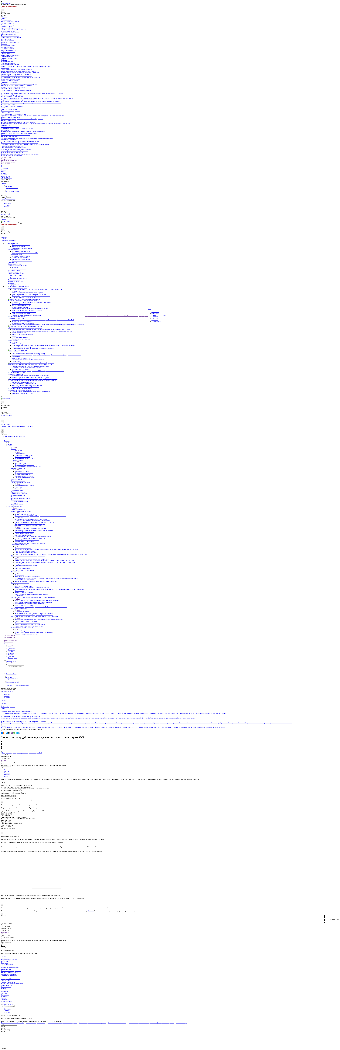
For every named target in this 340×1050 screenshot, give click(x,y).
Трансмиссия (224, 723)
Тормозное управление (160, 723)
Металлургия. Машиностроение (24, 514)
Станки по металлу (6, 985)
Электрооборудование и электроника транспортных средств (122, 718)
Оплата (6, 771)
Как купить (4, 963)
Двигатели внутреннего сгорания (11, 723)
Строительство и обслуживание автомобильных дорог (203, 723)
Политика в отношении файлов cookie (12, 1023)
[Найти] (2, 10)
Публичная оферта (181, 1023)
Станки (13, 449)
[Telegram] (19, 733)
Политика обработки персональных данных (92, 1023)
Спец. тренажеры (76, 727)
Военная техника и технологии (10, 718)
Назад (11, 442)
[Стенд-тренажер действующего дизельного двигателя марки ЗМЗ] (21, 753)
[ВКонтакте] (2, 733)
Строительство (19, 575)
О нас (9, 646)
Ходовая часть (183, 723)
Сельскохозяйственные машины (60, 718)
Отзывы (6, 776)
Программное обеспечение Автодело (12, 727)
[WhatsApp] (14, 733)
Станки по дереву (6, 987)
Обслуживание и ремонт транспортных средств (258, 723)
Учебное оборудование (18, 509)
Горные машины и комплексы (79, 718)
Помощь (3, 988)
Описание (7, 770)
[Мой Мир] (7, 733)
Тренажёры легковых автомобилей (39, 727)
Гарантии (7, 774)
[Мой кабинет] (1, 419)
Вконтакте (7, 203)
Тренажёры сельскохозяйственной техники (142, 727)
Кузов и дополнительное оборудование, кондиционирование (134, 723)
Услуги (3, 958)
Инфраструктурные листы (9, 959)
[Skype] (17, 733)
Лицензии (4, 996)
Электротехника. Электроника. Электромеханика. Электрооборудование (37, 600)
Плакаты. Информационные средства (26, 631)
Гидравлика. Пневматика (22, 611)
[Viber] (12, 733)
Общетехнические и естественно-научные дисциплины (32, 559)
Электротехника (6, 969)
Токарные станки (20, 453)
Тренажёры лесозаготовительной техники (167, 727)
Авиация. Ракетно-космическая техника (183, 718)
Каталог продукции (7, 964)
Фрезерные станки (20, 463)
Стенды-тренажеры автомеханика (105, 723)
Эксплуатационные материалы (282, 723)
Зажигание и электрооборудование (84, 723)
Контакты (91, 911)
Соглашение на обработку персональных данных (62, 1023)
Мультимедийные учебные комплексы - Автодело (36, 723)
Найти (3, 1026)
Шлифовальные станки (22, 471)
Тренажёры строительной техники (215, 727)
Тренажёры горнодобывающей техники (117, 727)
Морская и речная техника (96, 718)
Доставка (7, 773)
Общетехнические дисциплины (10, 967)
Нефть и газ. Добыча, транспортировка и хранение (155, 718)
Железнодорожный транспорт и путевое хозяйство (35, 718)
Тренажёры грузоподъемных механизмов (192, 727)
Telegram (6, 205)
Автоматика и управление (23, 548)
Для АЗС (26, 727)
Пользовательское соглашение (117, 1023)
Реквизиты (4, 993)
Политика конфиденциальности (35, 1023)
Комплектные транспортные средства (62, 723)
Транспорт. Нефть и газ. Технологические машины (30, 528)
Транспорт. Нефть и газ (8, 982)
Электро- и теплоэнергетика (23, 586)
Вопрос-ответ (5, 995)
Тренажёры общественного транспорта (93, 727)
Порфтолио (4, 961)
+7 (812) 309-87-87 (6, 178)
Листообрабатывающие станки (24, 485)
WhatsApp (7, 207)
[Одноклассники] (4, 733)
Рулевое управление (173, 723)
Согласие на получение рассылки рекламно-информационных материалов (151, 1023)
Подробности (5, 760)
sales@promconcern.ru (8, 199)
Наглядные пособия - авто (236, 723)
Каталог (10, 444)
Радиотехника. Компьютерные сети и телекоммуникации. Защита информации (39, 619)
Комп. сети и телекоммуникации (11, 971)
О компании (4, 991)
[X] (9, 733)
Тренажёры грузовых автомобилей (60, 727)
